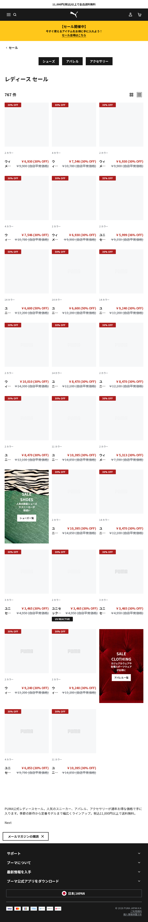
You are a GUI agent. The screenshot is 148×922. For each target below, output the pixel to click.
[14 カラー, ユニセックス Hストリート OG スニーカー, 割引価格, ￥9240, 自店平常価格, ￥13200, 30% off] (121, 283)
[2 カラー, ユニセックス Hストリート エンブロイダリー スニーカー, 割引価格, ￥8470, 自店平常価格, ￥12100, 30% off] (121, 356)
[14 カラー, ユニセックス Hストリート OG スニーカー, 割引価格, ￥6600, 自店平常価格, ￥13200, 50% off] (27, 283)
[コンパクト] (131, 95)
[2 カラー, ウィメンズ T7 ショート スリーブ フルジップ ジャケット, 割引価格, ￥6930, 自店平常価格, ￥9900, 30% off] (74, 209)
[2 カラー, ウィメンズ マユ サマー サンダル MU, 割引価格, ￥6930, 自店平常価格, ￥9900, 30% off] (27, 136)
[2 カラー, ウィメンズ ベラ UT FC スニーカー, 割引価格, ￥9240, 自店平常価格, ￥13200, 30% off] (27, 662)
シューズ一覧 (27, 518)
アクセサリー (99, 61)
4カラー (56, 152)
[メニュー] (8, 14)
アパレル (72, 61)
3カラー (9, 599)
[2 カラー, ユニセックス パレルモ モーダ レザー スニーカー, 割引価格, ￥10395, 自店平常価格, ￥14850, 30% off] (74, 503)
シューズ (49, 61)
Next (8, 822)
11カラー (57, 446)
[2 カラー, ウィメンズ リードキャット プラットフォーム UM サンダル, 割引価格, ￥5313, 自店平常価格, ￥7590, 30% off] (121, 429)
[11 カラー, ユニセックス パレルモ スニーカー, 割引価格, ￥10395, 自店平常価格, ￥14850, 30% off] (74, 429)
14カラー (10, 299)
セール (13, 47)
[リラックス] (139, 95)
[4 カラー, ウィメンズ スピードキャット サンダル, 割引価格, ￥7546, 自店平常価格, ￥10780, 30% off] (74, 136)
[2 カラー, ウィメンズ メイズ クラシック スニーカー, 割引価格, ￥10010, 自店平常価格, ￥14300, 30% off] (27, 356)
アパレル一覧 (121, 677)
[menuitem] (132, 914)
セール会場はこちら (74, 35)
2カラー (9, 152)
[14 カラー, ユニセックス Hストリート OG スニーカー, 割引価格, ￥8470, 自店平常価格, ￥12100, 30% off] (74, 356)
